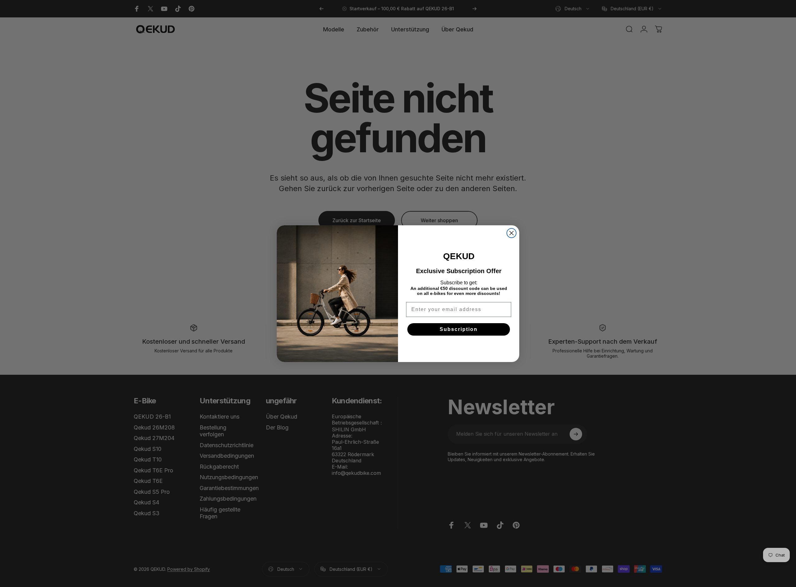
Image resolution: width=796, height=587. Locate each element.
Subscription (459, 329)
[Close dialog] (511, 233)
